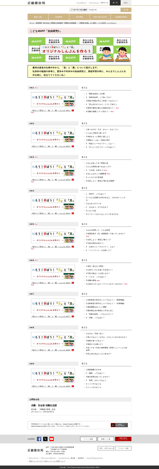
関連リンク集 (105, 439)
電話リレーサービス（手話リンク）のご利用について (47, 461)
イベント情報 (88, 439)
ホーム (32, 23)
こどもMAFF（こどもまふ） (107, 23)
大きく (126, 3)
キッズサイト (81, 3)
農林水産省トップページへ (123, 439)
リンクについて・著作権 (67, 458)
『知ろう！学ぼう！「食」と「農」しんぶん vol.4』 (51, 213)
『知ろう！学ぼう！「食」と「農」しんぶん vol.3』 (51, 180)
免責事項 (81, 458)
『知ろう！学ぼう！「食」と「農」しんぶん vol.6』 (51, 283)
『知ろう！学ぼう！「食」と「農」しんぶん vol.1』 (51, 110)
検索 (126, 10)
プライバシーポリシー (48, 458)
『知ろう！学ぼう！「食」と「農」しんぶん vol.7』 (51, 316)
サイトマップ (94, 3)
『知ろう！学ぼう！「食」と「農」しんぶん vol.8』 (51, 350)
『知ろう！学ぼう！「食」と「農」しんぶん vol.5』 (51, 247)
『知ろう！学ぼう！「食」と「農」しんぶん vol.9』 (51, 386)
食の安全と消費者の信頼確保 (53, 23)
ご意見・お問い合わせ (105, 448)
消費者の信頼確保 (70, 23)
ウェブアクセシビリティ (94, 458)
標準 (115, 3)
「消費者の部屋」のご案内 (87, 23)
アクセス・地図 (123, 448)
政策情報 (39, 23)
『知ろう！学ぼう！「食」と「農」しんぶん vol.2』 (51, 146)
